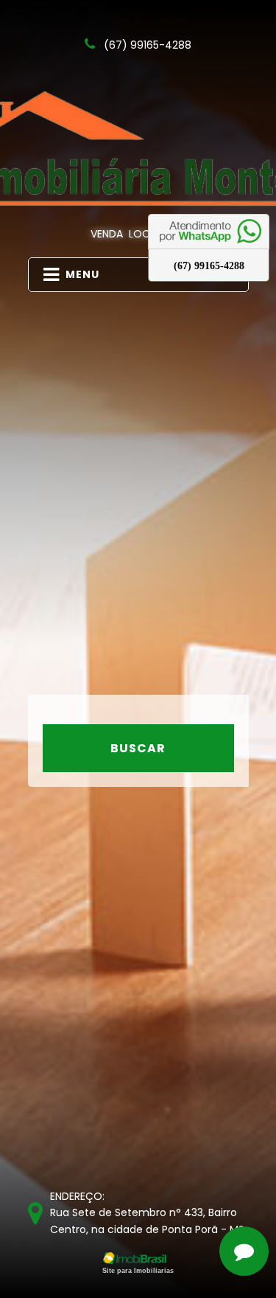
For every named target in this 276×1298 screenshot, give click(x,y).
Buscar (138, 748)
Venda (107, 233)
